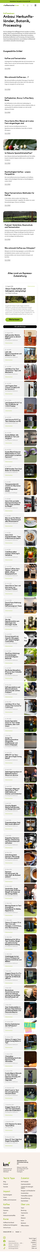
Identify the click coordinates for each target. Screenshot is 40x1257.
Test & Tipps (32, 1238)
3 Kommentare (8, 475)
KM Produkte (24, 1181)
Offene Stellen (25, 1225)
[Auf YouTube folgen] (4, 1244)
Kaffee (34, 1240)
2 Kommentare (8, 426)
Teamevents (24, 1213)
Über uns (34, 1248)
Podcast (5, 1184)
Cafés (22, 1215)
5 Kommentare (8, 594)
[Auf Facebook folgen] (4, 1241)
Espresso (5, 1210)
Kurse (34, 1244)
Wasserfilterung (25, 1198)
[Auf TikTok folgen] (4, 1248)
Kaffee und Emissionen (9, 1200)
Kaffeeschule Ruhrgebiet (10, 1225)
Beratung (23, 1210)
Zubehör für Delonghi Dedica (27, 1187)
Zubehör (33, 1242)
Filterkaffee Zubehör (26, 1195)
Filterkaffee (6, 1207)
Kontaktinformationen (13, 1246)
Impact (34, 1246)
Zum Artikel (7, 68)
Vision (5, 1197)
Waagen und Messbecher (28, 1190)
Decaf (5, 1213)
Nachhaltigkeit (7, 1194)
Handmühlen (24, 1193)
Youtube (5, 1186)
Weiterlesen (14, 320)
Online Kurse (7, 1227)
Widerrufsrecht (12, 1241)
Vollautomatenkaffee (9, 1215)
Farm (22, 1220)
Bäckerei (23, 1223)
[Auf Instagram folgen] (4, 1238)
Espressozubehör (26, 1184)
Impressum (16, 1245)
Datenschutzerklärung (13, 1243)
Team (22, 1207)
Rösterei (23, 1218)
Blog (4, 1181)
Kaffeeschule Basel (8, 1222)
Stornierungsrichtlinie (13, 1248)
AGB (21, 1243)
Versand (10, 1245)
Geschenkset (24, 1200)
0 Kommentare (31, 286)
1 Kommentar (8, 411)
